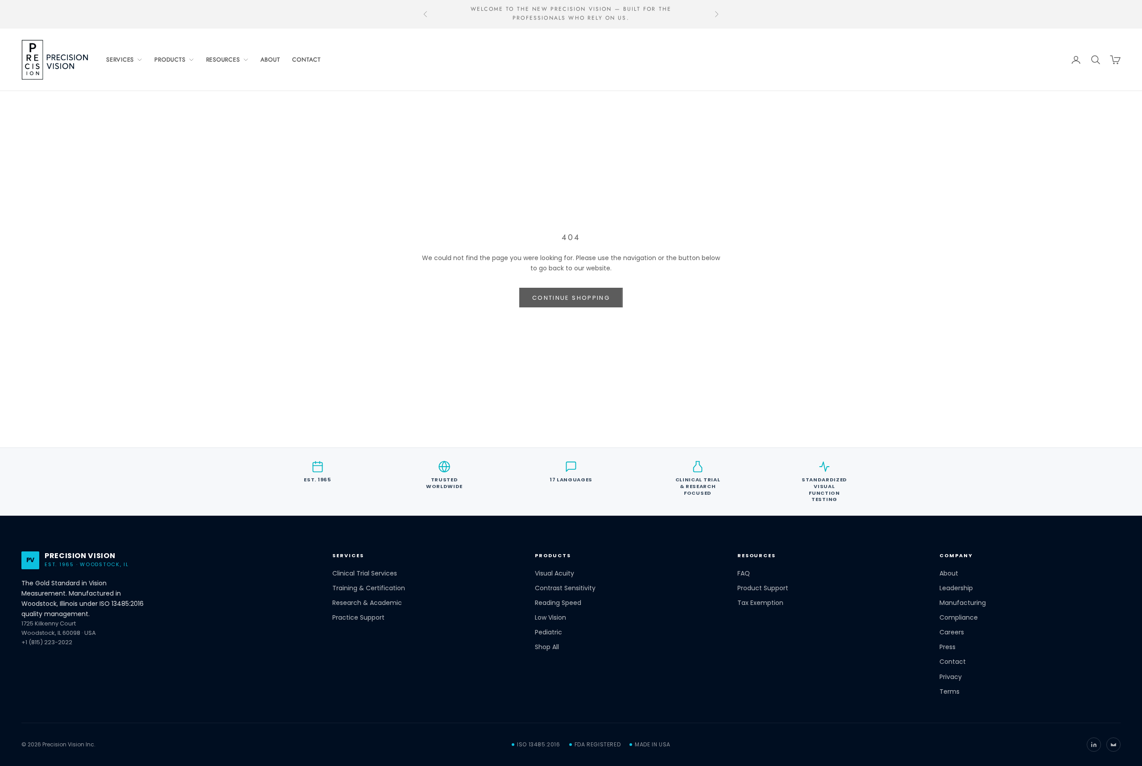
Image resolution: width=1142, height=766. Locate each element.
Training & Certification (368, 588)
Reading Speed (558, 603)
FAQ (743, 573)
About (270, 59)
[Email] (1113, 744)
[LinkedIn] (1094, 744)
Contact (306, 59)
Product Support (762, 588)
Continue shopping (571, 298)
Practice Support (358, 617)
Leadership (956, 588)
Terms (949, 691)
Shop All (547, 647)
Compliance (958, 617)
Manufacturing (962, 603)
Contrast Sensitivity (565, 588)
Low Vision (550, 617)
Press (947, 647)
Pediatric (548, 632)
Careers (951, 632)
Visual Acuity (554, 573)
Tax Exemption (760, 603)
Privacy (950, 677)
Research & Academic (367, 603)
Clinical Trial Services (364, 573)
